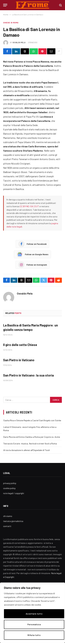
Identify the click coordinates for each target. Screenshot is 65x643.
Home (5, 14)
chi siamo (7, 516)
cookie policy (9, 488)
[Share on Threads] (25, 51)
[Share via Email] (51, 51)
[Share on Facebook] (7, 51)
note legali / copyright (13, 493)
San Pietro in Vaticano (18, 360)
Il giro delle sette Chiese (20, 345)
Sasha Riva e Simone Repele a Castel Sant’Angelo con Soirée (32, 420)
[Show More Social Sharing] (59, 51)
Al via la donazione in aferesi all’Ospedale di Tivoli (26, 450)
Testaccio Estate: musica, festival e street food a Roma (30, 443)
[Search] (60, 5)
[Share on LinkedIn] (16, 51)
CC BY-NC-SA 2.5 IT (29, 206)
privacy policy (9, 483)
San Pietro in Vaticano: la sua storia (28, 375)
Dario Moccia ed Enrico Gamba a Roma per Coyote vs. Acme (31, 437)
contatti (7, 526)
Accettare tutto (34, 613)
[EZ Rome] (32, 5)
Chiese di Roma (10, 23)
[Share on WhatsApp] (34, 51)
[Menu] (5, 5)
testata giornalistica (13, 521)
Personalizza (34, 624)
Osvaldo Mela (19, 42)
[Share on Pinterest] (42, 51)
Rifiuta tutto (34, 635)
